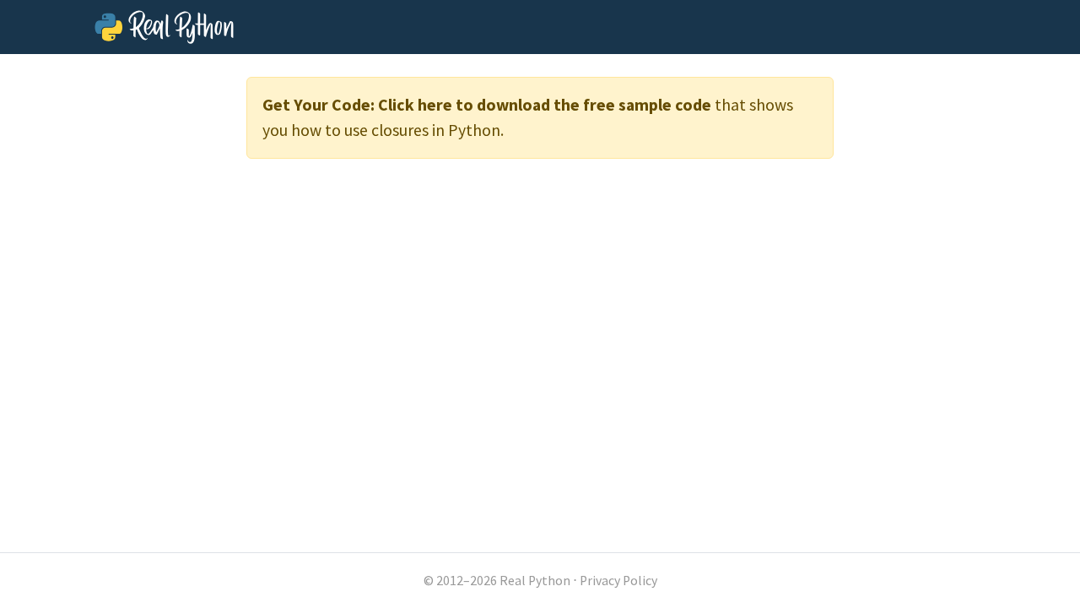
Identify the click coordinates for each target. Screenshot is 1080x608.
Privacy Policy (618, 581)
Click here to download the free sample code (544, 105)
